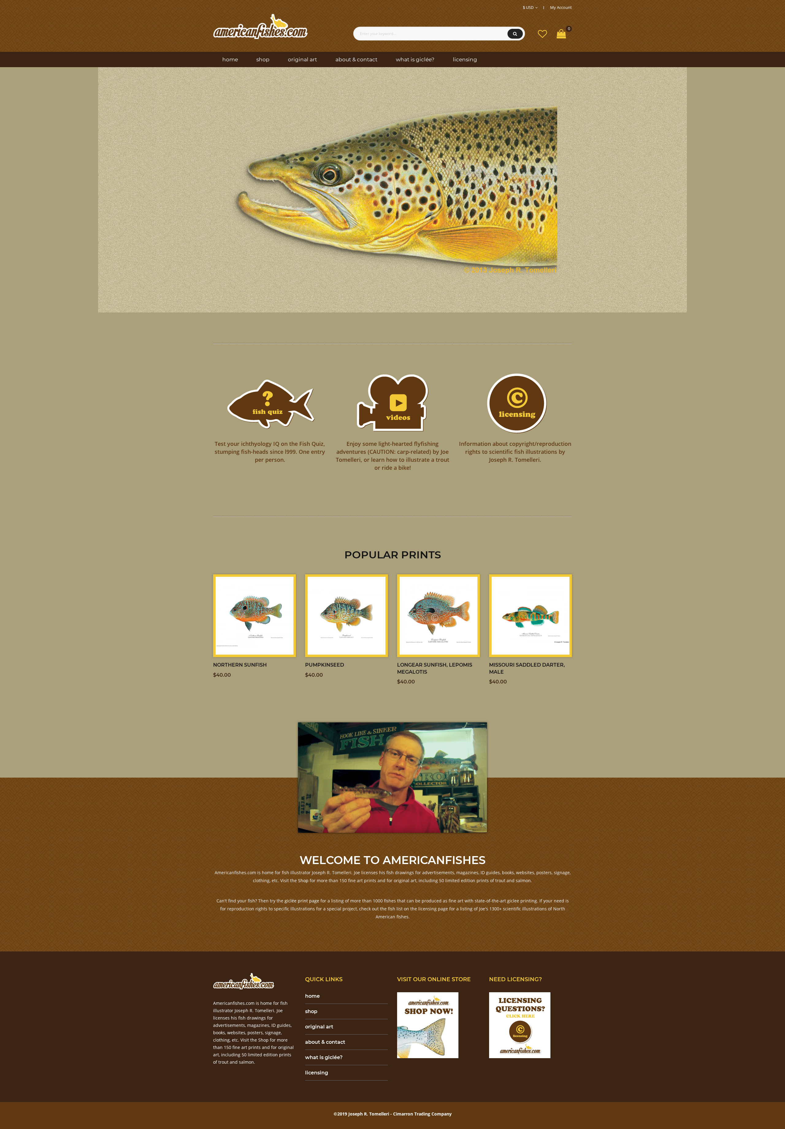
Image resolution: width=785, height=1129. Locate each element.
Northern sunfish (240, 665)
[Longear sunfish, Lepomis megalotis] (438, 615)
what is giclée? (324, 1057)
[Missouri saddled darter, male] (530, 615)
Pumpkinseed (324, 665)
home (312, 996)
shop (311, 1011)
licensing (316, 1073)
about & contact (325, 1042)
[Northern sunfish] (254, 615)
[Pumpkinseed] (346, 615)
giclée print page (302, 901)
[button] (381, 299)
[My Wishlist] (542, 33)
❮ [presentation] (17, 189)
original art (319, 1027)
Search (515, 34)
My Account (561, 7)
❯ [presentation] (768, 189)
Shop (303, 880)
